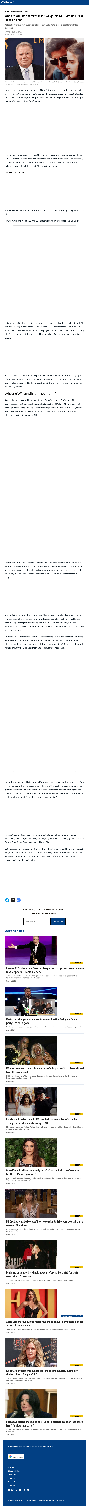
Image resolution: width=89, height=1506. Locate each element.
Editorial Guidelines (14, 1471)
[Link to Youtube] (20, 1490)
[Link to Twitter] (16, 1490)
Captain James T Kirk (71, 155)
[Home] (7, 2)
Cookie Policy (12, 1478)
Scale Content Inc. (48, 1446)
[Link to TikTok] (24, 1491)
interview (26, 615)
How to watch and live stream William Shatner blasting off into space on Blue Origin (42, 220)
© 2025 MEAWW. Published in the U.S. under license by (25, 1446)
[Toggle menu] (85, 2)
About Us (11, 1467)
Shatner (27, 323)
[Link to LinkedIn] (28, 1490)
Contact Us (11, 1485)
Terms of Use (12, 1482)
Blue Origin (46, 90)
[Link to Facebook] (9, 1490)
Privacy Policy (12, 1474)
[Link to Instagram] (12, 1490)
